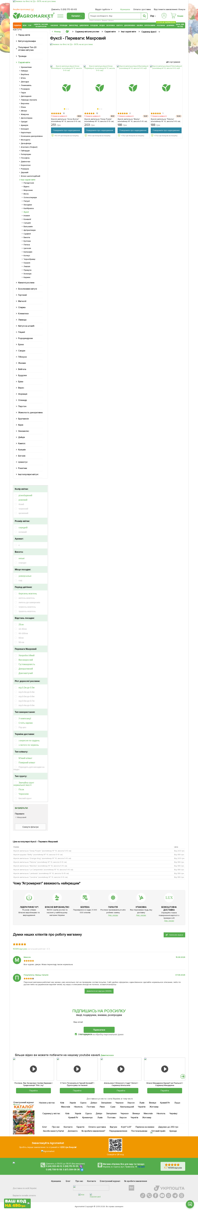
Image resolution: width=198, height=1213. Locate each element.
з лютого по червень (29, 745)
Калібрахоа (29, 208)
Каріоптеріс (26, 132)
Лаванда (22, 319)
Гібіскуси (22, 357)
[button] (64, 109)
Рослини (161, 25)
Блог (44, 1127)
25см (21, 624)
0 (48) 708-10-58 (54, 1169)
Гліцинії (21, 332)
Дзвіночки (25, 161)
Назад (57, 31)
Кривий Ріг (165, 1102)
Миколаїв (65, 1106)
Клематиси (23, 313)
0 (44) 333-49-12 (54, 1166)
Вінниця (152, 1102)
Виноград (73, 25)
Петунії (27, 201)
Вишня (104, 20)
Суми (112, 1106)
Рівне (102, 1106)
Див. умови (113, 915)
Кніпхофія (28, 252)
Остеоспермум (30, 197)
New (24, 25)
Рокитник (22, 468)
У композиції (25, 718)
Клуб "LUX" (126, 1127)
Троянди (63, 25)
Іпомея (27, 215)
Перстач (22, 406)
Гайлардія (25, 151)
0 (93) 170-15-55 (71, 1166)
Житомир (154, 1106)
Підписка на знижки (145, 1127)
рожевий (23, 500)
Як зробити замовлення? (93, 1131)
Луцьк (177, 1102)
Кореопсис (26, 165)
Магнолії (22, 301)
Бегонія (21, 455)
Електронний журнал (110, 1181)
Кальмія (22, 449)
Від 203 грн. (179, 851)
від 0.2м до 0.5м (26, 687)
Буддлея (22, 375)
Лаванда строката (29, 100)
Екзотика (110, 25)
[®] (33, 18)
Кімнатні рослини (26, 282)
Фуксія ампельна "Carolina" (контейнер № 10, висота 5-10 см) (40, 877)
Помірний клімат (27, 762)
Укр (152, 16)
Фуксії (26, 212)
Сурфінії (27, 234)
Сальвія (27, 223)
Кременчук (87, 1117)
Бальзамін (28, 226)
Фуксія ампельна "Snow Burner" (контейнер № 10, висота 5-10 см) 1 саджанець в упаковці (66, 120)
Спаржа (21, 307)
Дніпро (94, 1102)
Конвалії (27, 219)
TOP (29, 25)
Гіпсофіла (25, 158)
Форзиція (22, 394)
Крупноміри (150, 25)
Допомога (72, 1131)
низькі (22, 558)
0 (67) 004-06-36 (71, 1169)
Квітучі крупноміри (27, 41)
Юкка (23, 107)
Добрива (170, 25)
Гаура (23, 92)
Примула (27, 270)
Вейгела (22, 369)
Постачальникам (139, 1131)
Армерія (24, 125)
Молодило (25, 140)
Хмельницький (127, 1106)
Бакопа (27, 237)
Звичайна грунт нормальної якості (23, 784)
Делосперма (26, 118)
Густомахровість (27, 664)
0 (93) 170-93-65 (69, 9)
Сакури (21, 350)
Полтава (91, 1106)
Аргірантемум (30, 230)
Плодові (94, 25)
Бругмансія (23, 418)
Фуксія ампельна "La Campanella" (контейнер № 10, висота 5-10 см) (43, 870)
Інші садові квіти (28, 180)
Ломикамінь (26, 85)
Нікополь (78, 1106)
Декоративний (26, 669)
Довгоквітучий (26, 673)
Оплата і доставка (142, 9)
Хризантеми (26, 67)
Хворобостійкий (26, 655)
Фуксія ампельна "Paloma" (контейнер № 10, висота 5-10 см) (40, 862)
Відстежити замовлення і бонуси (169, 9)
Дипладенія (26, 96)
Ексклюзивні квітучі (27, 288)
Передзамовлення (118, 1131)
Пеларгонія (29, 183)
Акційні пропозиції (23, 9)
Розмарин (25, 89)
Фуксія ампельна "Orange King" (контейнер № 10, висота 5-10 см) (42, 858)
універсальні (25, 576)
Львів (141, 1102)
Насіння (54, 25)
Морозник (28, 190)
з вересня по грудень (29, 740)
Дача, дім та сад (180, 25)
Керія (20, 425)
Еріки (20, 381)
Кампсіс (21, 443)
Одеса (83, 1102)
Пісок (21, 789)
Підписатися (99, 1029)
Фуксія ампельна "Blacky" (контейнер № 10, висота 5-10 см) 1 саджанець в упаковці (133, 120)
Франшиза (125, 9)
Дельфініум (26, 143)
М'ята (23, 78)
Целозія (27, 248)
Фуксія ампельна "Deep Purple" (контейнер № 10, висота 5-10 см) (42, 851)
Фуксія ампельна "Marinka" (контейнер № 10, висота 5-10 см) (40, 866)
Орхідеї (24, 121)
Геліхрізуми (26, 154)
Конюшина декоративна (32, 136)
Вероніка (25, 103)
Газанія (27, 263)
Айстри (24, 111)
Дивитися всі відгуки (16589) (99, 991)
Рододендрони (25, 338)
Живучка (25, 114)
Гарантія (80, 1127)
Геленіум (27, 274)
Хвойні (140, 25)
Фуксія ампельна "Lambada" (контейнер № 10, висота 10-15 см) (41, 873)
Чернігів (141, 1106)
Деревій (24, 172)
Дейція (21, 437)
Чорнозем (24, 794)
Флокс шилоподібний (30, 176)
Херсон (131, 1102)
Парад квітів (24, 35)
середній (23, 527)
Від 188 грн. (179, 854)
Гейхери (24, 71)
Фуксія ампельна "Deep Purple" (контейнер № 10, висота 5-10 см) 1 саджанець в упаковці (99, 120)
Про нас (56, 1127)
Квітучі (120, 25)
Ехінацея (25, 129)
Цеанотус (23, 462)
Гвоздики (28, 205)
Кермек (27, 277)
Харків (73, 1102)
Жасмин (22, 363)
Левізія (27, 266)
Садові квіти (24, 62)
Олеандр (22, 400)
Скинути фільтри (30, 827)
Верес (21, 387)
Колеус (27, 255)
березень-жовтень (28, 593)
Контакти (68, 1127)
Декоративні (129, 25)
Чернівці (173, 1113)
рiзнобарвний (25, 495)
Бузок (21, 344)
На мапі (141, 1166)
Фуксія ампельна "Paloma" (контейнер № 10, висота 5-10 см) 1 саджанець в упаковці (166, 120)
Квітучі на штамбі (26, 326)
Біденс (26, 186)
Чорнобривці (29, 259)
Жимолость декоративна (30, 412)
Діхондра (25, 82)
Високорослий (26, 660)
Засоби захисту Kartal (53, 1131)
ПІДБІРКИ (17, 25)
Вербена (25, 74)
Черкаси (119, 1102)
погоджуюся (86, 1034)
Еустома (27, 241)
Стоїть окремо (26, 723)
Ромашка (25, 169)
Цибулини (84, 25)
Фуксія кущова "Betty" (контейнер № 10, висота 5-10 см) (38, 854)
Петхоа (27, 245)
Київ (62, 1102)
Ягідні (102, 25)
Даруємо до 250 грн (168, 1127)
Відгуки (113, 1127)
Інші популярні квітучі (28, 474)
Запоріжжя (106, 1102)
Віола (26, 194)
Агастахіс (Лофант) (29, 147)
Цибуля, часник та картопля (41, 25)
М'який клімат (25, 758)
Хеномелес (23, 431)
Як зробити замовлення (135, 1181)
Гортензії (22, 295)
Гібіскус (111, 20)
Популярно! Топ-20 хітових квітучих (27, 48)
